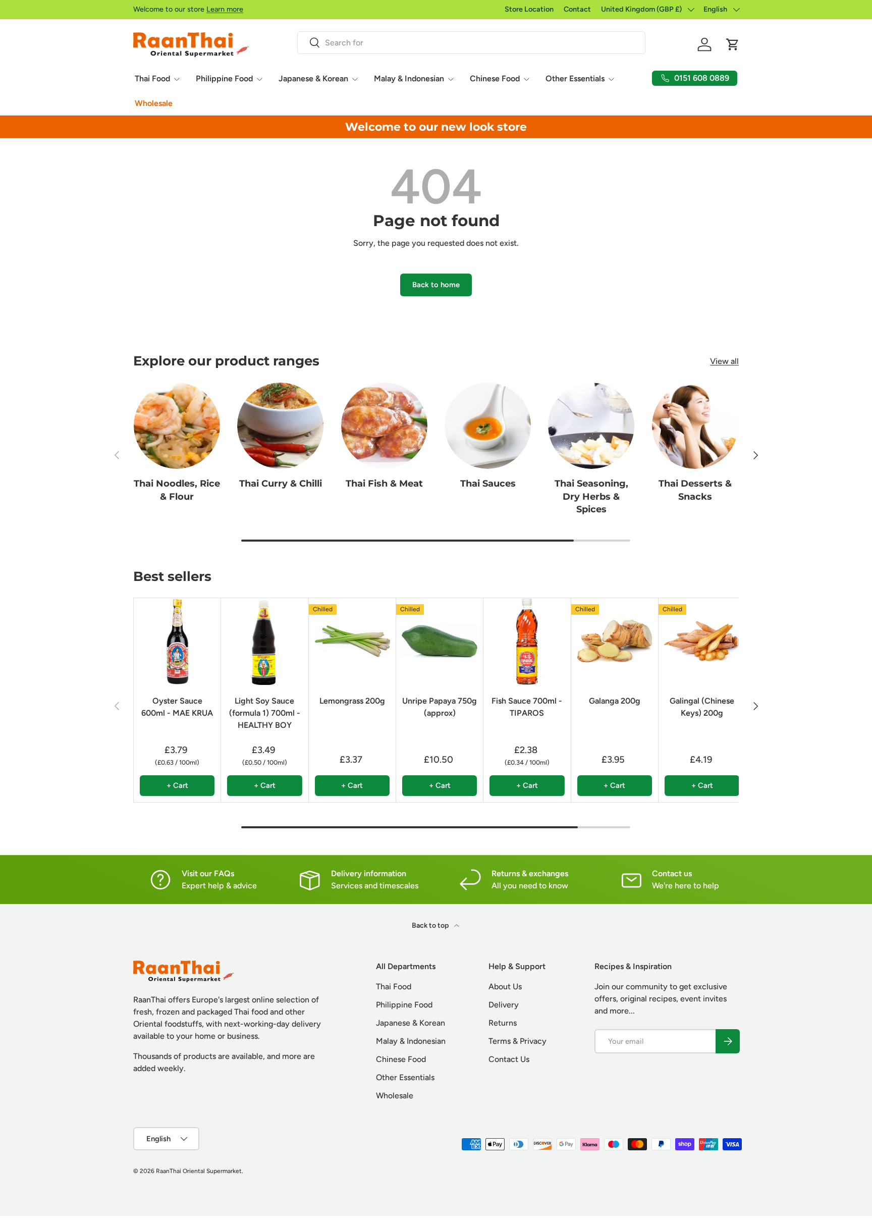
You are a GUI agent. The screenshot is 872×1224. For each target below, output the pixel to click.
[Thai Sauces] (488, 426)
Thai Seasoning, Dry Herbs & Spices (591, 496)
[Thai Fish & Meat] (384, 426)
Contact (577, 9)
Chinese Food (495, 78)
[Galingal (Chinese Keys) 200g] (702, 641)
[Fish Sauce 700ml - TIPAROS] (526, 641)
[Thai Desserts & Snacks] (695, 426)
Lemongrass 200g (352, 701)
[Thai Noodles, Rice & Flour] (177, 426)
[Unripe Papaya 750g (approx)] (439, 641)
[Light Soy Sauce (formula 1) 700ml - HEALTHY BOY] (264, 641)
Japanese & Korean (313, 78)
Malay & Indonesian (409, 78)
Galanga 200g (614, 701)
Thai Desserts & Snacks (695, 490)
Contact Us (508, 1059)
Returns (502, 1023)
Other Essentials (575, 78)
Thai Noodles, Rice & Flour (177, 490)
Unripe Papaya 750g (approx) (439, 707)
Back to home (436, 284)
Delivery (503, 1004)
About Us (505, 986)
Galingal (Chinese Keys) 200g (702, 707)
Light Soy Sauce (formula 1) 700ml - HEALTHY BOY (264, 713)
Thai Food (152, 78)
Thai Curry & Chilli (280, 483)
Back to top (431, 925)
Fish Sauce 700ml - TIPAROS (527, 707)
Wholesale (154, 103)
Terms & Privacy (517, 1041)
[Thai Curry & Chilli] (280, 426)
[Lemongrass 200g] (352, 641)
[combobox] (471, 43)
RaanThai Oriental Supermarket (199, 1171)
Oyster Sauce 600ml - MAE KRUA (177, 707)
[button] (733, 44)
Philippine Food (224, 78)
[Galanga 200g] (614, 641)
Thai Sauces (488, 483)
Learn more (224, 9)
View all (724, 361)
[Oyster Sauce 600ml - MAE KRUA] (177, 641)
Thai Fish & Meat (384, 483)
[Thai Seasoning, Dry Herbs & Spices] (591, 426)
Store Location (529, 9)
